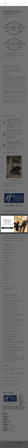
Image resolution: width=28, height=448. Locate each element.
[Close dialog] (26, 216)
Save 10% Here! (7, 227)
